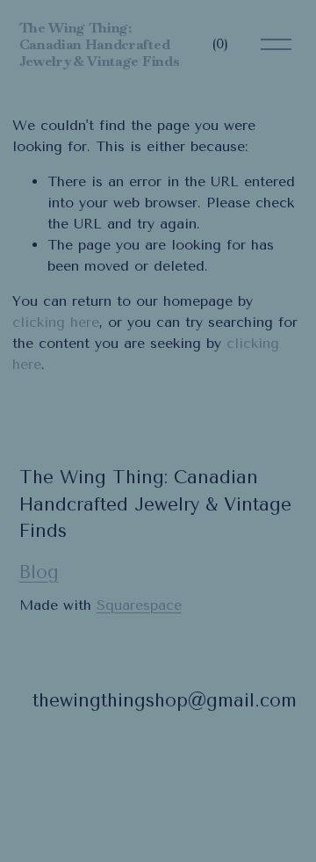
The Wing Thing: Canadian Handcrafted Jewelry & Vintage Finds (99, 44)
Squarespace (139, 605)
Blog (39, 572)
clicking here (55, 322)
